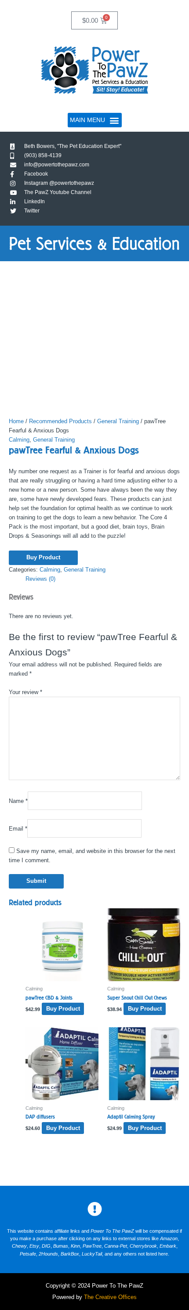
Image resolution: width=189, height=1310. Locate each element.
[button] (95, 120)
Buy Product (43, 557)
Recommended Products (60, 421)
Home (16, 421)
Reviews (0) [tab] (40, 579)
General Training (118, 421)
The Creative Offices (110, 1297)
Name (18, 801)
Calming (19, 439)
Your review (25, 692)
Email (18, 828)
